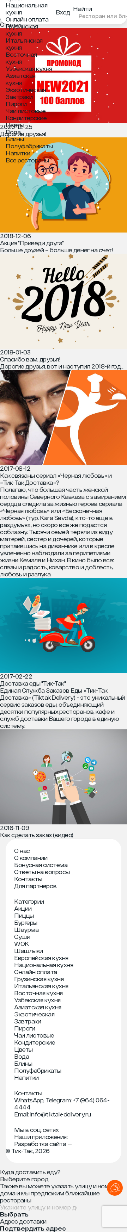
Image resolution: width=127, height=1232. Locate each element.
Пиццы (24, 915)
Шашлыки (28, 950)
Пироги (16, 103)
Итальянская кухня (41, 986)
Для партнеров (35, 886)
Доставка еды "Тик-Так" (33, 683)
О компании (30, 857)
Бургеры (25, 922)
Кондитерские (26, 117)
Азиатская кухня (21, 79)
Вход (63, 12)
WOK (21, 943)
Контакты (28, 878)
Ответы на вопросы (42, 871)
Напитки (18, 153)
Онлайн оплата (27, 19)
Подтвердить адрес (33, 1228)
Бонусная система (40, 864)
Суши (22, 936)
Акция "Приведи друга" (32, 243)
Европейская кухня (41, 957)
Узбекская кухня (29, 68)
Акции (23, 908)
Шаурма (26, 929)
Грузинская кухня (22, 30)
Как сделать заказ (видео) (36, 834)
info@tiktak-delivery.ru (60, 1114)
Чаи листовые (26, 110)
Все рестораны (27, 160)
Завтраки (19, 96)
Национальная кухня (43, 964)
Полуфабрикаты (29, 146)
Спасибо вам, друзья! (30, 359)
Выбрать (14, 1214)
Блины (15, 139)
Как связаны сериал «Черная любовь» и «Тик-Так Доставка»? (56, 479)
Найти (82, 8)
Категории (29, 901)
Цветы (15, 125)
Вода (13, 132)
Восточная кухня (21, 58)
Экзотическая (26, 89)
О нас (22, 850)
